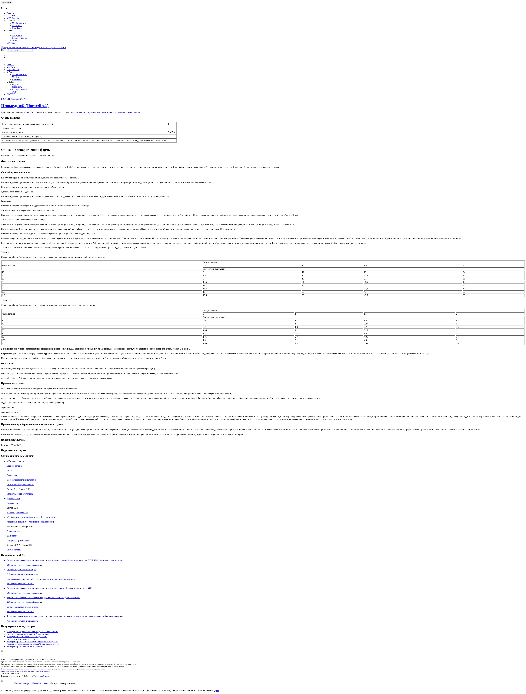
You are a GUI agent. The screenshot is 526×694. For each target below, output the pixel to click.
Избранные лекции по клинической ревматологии (30, 522)
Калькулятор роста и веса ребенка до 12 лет (27, 636)
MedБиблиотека (19, 23)
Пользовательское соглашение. (28, 671)
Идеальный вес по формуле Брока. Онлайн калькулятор (33, 644)
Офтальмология (14, 550)
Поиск (4, 50)
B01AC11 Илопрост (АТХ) (13, 99)
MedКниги (17, 25)
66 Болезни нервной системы (20, 583)
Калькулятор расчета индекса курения (24, 646)
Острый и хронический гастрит (21, 569)
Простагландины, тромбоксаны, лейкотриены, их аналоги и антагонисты (105, 112)
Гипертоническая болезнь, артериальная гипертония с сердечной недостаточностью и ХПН (49, 588)
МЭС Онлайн (13, 18)
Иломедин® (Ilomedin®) (25, 105)
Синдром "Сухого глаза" (18, 540)
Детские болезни (14, 466)
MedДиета (17, 35)
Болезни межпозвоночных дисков (22, 607)
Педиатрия (12, 475)
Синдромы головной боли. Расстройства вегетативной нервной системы (41, 579)
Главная (10, 13)
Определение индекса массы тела (22, 639)
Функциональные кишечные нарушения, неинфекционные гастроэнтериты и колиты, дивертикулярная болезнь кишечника (65, 616)
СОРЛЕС (11, 43)
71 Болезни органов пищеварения (22, 574)
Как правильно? (19, 38)
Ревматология (13, 531)
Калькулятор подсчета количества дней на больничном (32, 631)
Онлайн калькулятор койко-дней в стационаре (28, 634)
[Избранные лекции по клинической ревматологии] (31, 517)
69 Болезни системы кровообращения (24, 565)
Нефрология (12, 503)
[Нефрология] (13, 498)
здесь (216, 690)
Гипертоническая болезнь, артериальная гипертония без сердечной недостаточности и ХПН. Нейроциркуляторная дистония (65, 560)
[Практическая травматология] (21, 480)
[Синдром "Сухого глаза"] (12, 536)
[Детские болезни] (16, 461)
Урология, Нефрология (17, 512)
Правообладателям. (8, 671)
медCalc (15, 33)
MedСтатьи (12, 16)
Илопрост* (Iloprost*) (34, 112)
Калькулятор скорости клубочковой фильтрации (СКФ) (32, 641)
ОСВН (15, 40)
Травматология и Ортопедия (20, 494)
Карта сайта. (45, 671)
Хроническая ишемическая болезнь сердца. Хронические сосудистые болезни (43, 597)
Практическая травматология (20, 484)
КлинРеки (17, 28)
